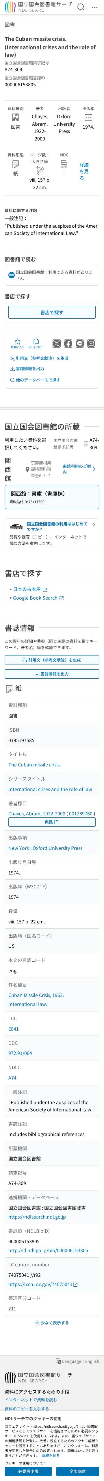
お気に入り (17, 347)
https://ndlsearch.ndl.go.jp (37, 1216)
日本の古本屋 (27, 588)
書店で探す (52, 312)
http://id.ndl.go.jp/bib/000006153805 (48, 1250)
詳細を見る (84, 171)
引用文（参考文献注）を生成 (42, 358)
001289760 (80, 813)
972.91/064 (20, 1052)
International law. (27, 1003)
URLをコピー (36, 347)
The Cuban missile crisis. (34, 764)
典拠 (49, 822)
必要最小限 (28, 1471)
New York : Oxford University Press (45, 847)
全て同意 (78, 1471)
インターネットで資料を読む (31, 1400)
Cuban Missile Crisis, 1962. (36, 994)
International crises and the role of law (50, 789)
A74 (12, 1077)
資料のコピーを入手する (27, 1408)
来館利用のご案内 (77, 469)
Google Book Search (36, 597)
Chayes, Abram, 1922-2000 (36, 813)
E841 (13, 1028)
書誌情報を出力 (30, 368)
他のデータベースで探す (38, 380)
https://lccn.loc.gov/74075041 (40, 1284)
